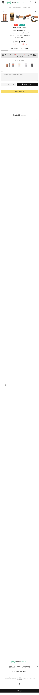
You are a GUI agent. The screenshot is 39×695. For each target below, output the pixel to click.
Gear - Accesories (25, 35)
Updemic (19, 679)
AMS (22, 37)
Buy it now (19, 91)
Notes (3, 71)
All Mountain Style (17, 7)
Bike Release (15, 2)
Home (10, 7)
